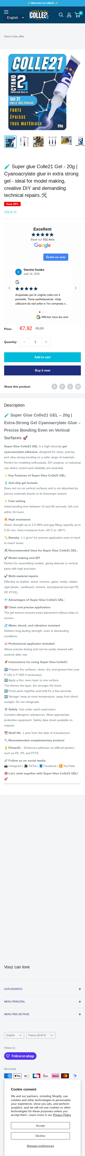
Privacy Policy (62, 1115)
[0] (77, 14)
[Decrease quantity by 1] (24, 342)
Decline (40, 1135)
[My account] (69, 15)
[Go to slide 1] (39, 312)
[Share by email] (78, 386)
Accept (40, 1125)
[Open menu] (6, 12)
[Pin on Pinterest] (62, 386)
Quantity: (10, 342)
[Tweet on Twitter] (70, 386)
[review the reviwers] (17, 283)
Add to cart (42, 357)
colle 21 (10, 212)
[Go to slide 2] (43, 312)
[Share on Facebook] (54, 386)
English (10, 1035)
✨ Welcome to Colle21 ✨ (42, 3)
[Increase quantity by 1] (46, 342)
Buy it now (42, 370)
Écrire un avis (55, 257)
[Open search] (61, 15)
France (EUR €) (37, 1035)
